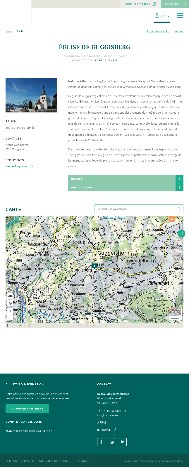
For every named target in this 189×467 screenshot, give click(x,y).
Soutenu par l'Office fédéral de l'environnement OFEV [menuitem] (153, 460)
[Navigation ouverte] (180, 15)
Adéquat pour (81, 187)
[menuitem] (140, 4)
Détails (76, 179)
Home (9, 31)
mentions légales (103, 325)
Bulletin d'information (25, 384)
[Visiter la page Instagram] (112, 442)
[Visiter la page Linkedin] (123, 442)
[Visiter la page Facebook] (101, 442)
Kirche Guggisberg (17, 166)
